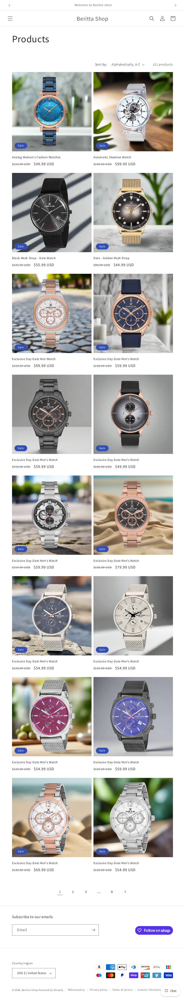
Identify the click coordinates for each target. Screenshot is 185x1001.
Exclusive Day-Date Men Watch (34, 359)
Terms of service (122, 989)
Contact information (150, 989)
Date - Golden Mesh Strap (111, 258)
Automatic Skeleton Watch (112, 157)
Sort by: (101, 64)
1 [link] (60, 891)
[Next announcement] (175, 5)
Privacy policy (99, 989)
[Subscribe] (93, 930)
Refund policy (76, 989)
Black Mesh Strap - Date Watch (34, 258)
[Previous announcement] (9, 5)
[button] (10, 18)
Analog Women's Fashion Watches (36, 157)
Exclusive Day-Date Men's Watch (116, 359)
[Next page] (125, 891)
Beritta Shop (30, 990)
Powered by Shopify (51, 990)
